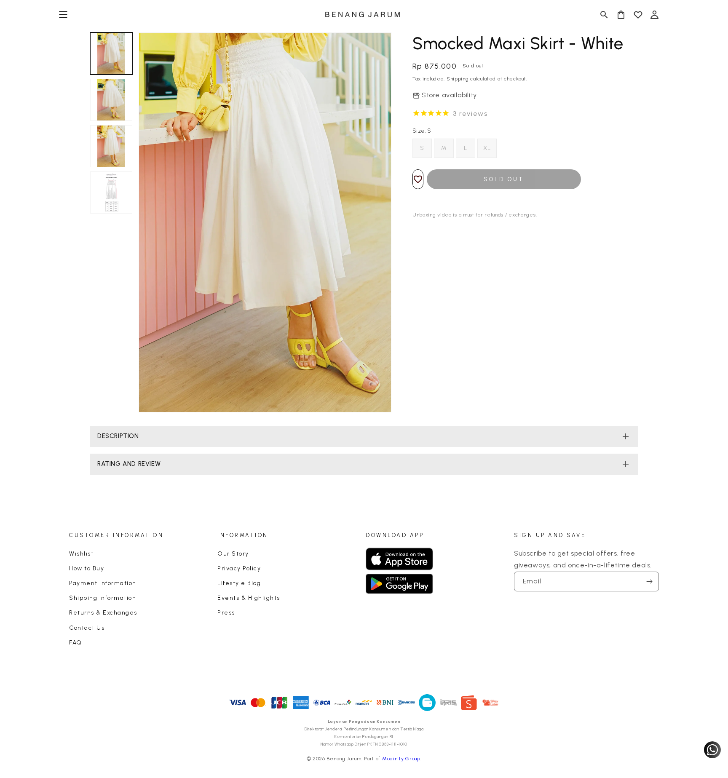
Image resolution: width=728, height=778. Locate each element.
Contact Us (86, 627)
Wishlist (81, 553)
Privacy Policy (239, 568)
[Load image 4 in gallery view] (111, 192)
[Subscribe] (649, 581)
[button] (63, 14)
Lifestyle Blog (239, 583)
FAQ (75, 642)
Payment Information (102, 583)
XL (487, 148)
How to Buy (86, 568)
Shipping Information (102, 598)
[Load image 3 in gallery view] (111, 146)
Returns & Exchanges (103, 612)
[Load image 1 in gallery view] (111, 53)
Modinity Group (401, 759)
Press (226, 612)
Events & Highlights (248, 598)
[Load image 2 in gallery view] (111, 100)
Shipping (458, 79)
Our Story (233, 553)
